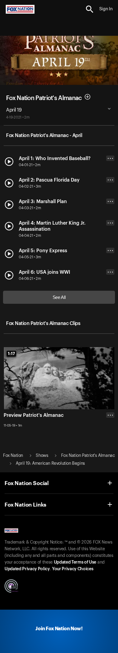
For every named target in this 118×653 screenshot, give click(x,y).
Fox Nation (13, 456)
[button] (90, 9)
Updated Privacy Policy (27, 569)
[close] (110, 439)
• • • (110, 158)
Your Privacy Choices (72, 569)
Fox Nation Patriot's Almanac (44, 98)
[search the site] (90, 9)
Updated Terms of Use (75, 562)
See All (59, 297)
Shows (42, 456)
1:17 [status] (11, 353)
